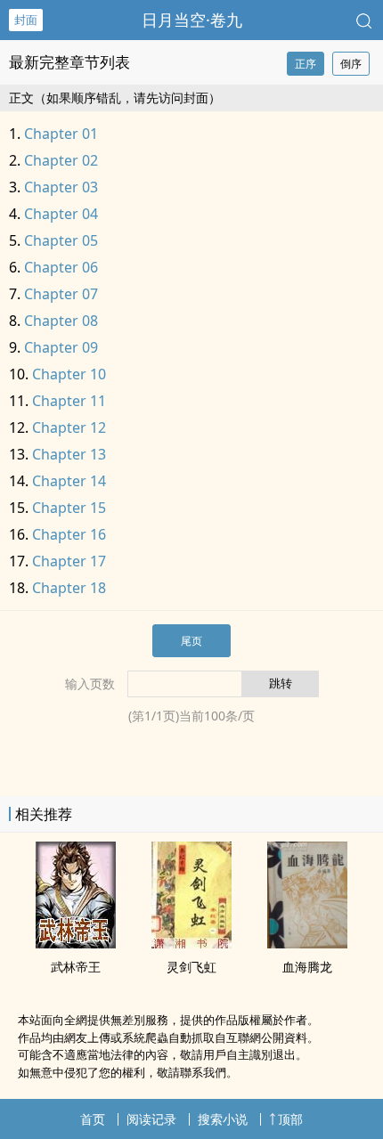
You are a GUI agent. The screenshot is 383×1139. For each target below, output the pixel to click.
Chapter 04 (61, 214)
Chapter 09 (61, 347)
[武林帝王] (76, 943)
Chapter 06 (61, 267)
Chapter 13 (69, 454)
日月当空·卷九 (192, 19)
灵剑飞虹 (191, 966)
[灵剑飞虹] (191, 943)
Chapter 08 (61, 320)
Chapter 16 (69, 534)
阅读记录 (151, 1119)
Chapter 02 (61, 160)
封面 (25, 20)
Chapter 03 (61, 187)
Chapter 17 (69, 561)
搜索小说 (223, 1119)
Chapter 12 (69, 427)
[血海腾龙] (307, 943)
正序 (305, 63)
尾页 (191, 640)
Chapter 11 (69, 401)
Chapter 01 (61, 133)
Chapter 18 (69, 588)
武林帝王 (76, 966)
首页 (92, 1119)
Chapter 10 (69, 374)
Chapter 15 (69, 507)
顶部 (290, 1119)
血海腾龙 (307, 966)
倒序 (351, 63)
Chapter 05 (61, 240)
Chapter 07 (61, 294)
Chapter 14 (69, 481)
